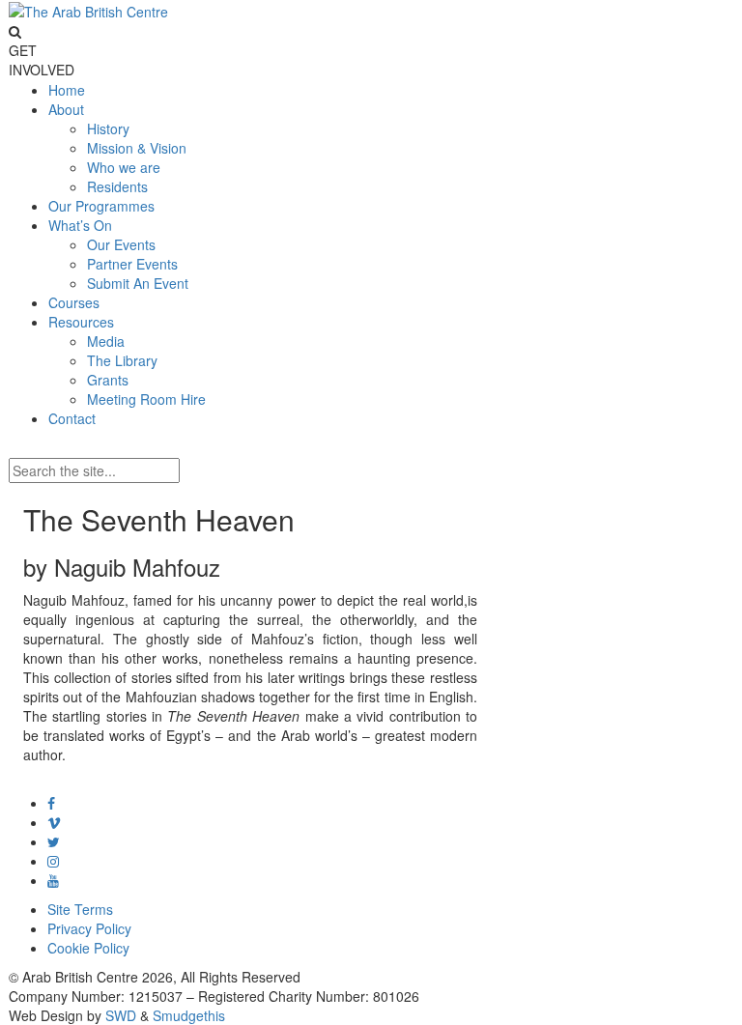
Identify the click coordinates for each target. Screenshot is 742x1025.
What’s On (80, 225)
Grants (107, 379)
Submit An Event (137, 283)
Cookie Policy (88, 947)
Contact (72, 418)
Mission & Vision (136, 147)
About (66, 109)
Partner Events (132, 263)
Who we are (123, 167)
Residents (117, 186)
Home (66, 90)
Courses (74, 302)
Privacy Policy (89, 928)
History (108, 128)
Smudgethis (189, 1015)
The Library (122, 360)
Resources (81, 321)
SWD (120, 1015)
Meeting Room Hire (146, 399)
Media (106, 341)
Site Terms (80, 909)
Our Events (121, 244)
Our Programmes (101, 205)
